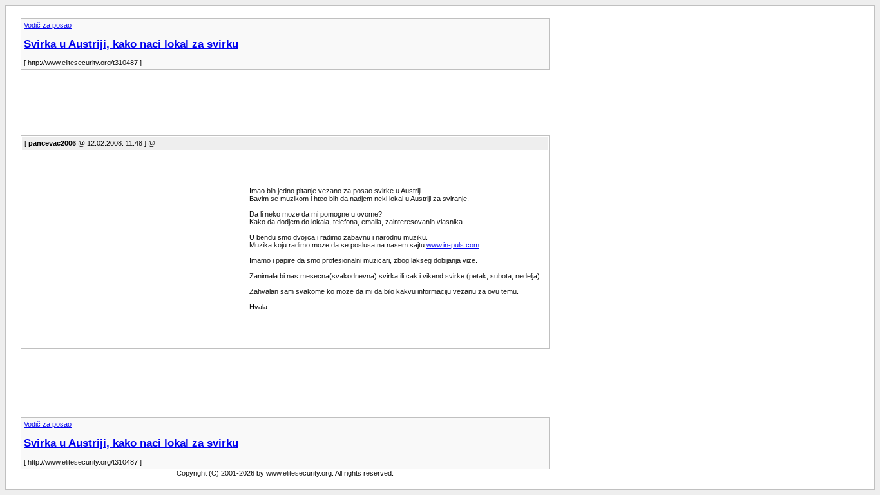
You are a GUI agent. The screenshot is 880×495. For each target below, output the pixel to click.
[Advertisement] (255, 106)
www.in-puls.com (452, 245)
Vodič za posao (48, 25)
